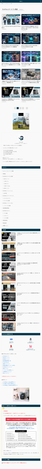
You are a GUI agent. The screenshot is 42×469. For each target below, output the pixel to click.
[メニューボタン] (1, 1)
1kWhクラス (6, 181)
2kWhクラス (6, 183)
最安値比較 (5, 220)
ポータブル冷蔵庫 (7, 200)
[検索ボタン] (40, 1)
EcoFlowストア (6, 356)
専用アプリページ (6, 363)
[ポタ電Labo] (21, 1)
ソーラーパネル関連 (7, 205)
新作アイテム (5, 368)
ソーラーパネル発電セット (8, 370)
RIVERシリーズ (6, 188)
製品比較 (5, 223)
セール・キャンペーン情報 (8, 171)
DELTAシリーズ (6, 178)
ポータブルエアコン (7, 198)
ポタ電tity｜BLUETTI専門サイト (9, 383)
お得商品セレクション (7, 371)
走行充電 (5, 193)
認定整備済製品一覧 (7, 360)
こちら (10, 450)
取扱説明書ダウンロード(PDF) (9, 365)
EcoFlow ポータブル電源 (8, 176)
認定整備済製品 (6, 208)
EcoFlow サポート (6, 210)
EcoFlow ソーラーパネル (8, 203)
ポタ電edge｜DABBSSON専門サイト (10, 385)
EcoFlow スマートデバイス (8, 195)
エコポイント (6, 215)
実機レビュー (5, 225)
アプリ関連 (5, 213)
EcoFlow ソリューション (8, 190)
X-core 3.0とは (6, 362)
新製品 (4, 173)
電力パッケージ (6, 373)
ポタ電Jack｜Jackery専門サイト (9, 382)
